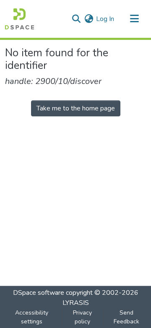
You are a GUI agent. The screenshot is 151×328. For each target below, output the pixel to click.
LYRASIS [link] (75, 302)
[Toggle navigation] (134, 19)
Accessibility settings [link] (31, 317)
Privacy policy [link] (82, 317)
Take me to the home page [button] (75, 108)
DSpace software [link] (38, 292)
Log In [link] (105, 19)
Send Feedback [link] (126, 317)
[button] (19, 18)
